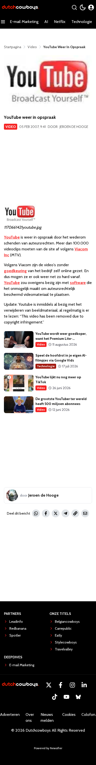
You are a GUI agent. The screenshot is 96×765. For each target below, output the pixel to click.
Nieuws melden (47, 717)
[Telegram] (65, 513)
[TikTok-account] (55, 697)
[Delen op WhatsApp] (36, 513)
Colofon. (88, 714)
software (78, 282)
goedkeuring (15, 270)
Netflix (59, 21)
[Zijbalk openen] (3, 22)
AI (46, 21)
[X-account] (49, 685)
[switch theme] (82, 7)
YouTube (12, 237)
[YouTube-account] (66, 697)
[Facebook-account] (61, 685)
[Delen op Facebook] (46, 513)
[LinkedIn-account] (84, 685)
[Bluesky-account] (78, 697)
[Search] (74, 7)
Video (10, 126)
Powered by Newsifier (48, 748)
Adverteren (10, 714)
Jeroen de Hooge (74, 126)
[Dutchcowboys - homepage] (20, 7)
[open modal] (91, 7)
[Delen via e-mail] (85, 513)
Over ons (30, 717)
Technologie (81, 21)
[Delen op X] (56, 513)
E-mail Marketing (24, 21)
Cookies (69, 714)
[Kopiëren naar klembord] (75, 513)
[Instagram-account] (72, 685)
